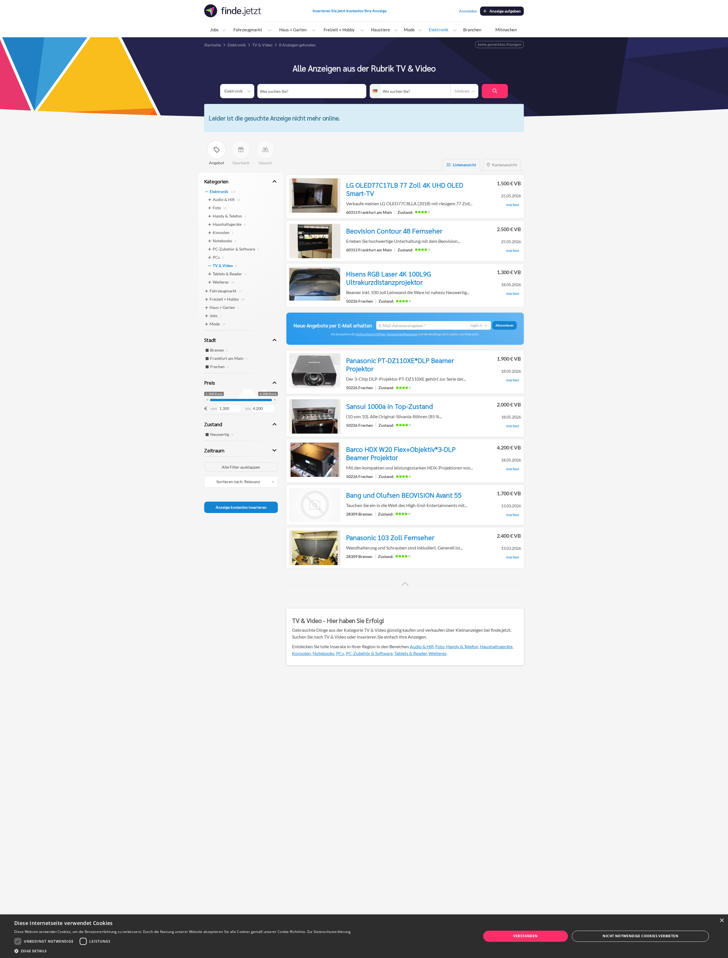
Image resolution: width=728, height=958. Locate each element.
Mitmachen (506, 29)
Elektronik (438, 29)
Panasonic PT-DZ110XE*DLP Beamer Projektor (400, 364)
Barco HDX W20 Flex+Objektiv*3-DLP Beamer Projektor (401, 453)
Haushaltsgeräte (496, 646)
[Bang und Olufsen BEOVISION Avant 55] (314, 505)
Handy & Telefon (462, 646)
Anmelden (468, 11)
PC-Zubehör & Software (369, 653)
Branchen (472, 29)
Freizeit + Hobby (339, 29)
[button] (405, 584)
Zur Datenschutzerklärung (329, 931)
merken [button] (512, 204)
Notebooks (323, 653)
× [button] (721, 920)
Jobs (214, 29)
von (213, 408)
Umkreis (462, 91)
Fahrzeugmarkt (247, 29)
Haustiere (380, 29)
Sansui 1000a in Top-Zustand (389, 406)
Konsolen (301, 653)
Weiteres (437, 653)
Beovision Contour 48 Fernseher (394, 230)
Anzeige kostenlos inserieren (241, 507)
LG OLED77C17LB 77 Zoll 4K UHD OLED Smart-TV (404, 189)
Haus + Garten (293, 29)
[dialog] (364, 936)
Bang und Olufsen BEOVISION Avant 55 (404, 494)
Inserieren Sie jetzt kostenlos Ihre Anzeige (349, 10)
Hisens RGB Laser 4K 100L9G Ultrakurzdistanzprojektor (388, 277)
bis (248, 408)
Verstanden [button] (525, 936)
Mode (409, 29)
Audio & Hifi (422, 646)
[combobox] (311, 91)
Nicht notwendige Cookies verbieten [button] (640, 936)
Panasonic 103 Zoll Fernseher (390, 537)
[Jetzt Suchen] (495, 91)
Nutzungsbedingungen (401, 334)
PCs (340, 653)
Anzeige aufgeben (505, 11)
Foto (439, 646)
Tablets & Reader (410, 653)
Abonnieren (504, 325)
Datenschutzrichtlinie (370, 334)
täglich (476, 325)
